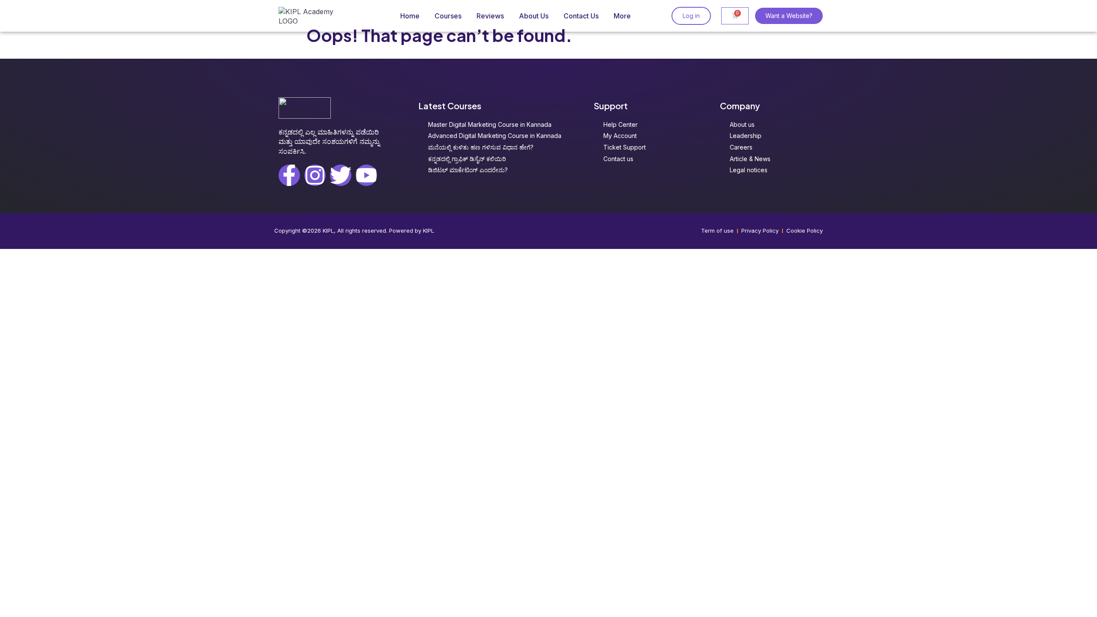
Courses (448, 16)
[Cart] (735, 15)
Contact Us (581, 16)
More (622, 16)
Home (410, 16)
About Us (533, 16)
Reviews (490, 16)
